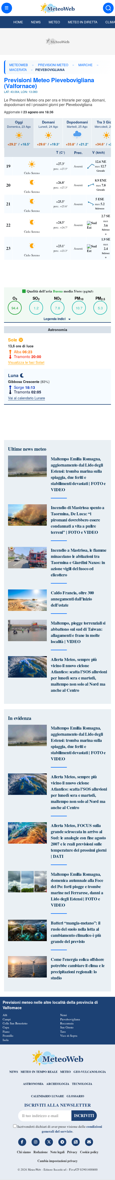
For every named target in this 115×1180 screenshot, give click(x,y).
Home (18, 22)
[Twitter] (49, 1142)
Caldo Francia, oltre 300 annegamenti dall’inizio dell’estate (72, 598)
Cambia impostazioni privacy (57, 1161)
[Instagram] (36, 1142)
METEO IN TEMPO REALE (39, 1072)
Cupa (6, 1027)
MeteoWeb (18, 64)
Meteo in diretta (82, 22)
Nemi (63, 1015)
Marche (85, 64)
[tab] (19, 133)
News (36, 22)
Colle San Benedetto (15, 1023)
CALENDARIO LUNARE (47, 1096)
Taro (63, 1031)
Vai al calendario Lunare (26, 397)
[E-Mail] (89, 1142)
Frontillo (8, 1036)
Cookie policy (89, 1152)
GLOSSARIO (75, 1096)
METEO (65, 1072)
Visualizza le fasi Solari (26, 362)
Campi (7, 1019)
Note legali (57, 1152)
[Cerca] (108, 8)
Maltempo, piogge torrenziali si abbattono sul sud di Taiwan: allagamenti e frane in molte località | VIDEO (78, 632)
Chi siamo (24, 1152)
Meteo (54, 22)
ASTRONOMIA (33, 1084)
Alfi (5, 1015)
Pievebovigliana (70, 1019)
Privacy (72, 1152)
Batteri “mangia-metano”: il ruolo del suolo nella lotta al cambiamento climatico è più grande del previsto (76, 932)
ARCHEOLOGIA (57, 1084)
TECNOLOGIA (82, 1084)
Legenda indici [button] (55, 318)
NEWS (13, 1072)
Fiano (6, 1031)
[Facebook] (22, 1142)
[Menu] (6, 8)
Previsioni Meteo (53, 64)
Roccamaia (67, 1023)
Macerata (18, 69)
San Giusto (67, 1027)
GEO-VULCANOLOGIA (90, 1072)
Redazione (40, 1152)
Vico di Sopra (68, 1036)
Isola (6, 1040)
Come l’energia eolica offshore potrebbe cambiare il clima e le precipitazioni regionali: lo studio (78, 968)
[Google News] (76, 1142)
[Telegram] (62, 1142)
